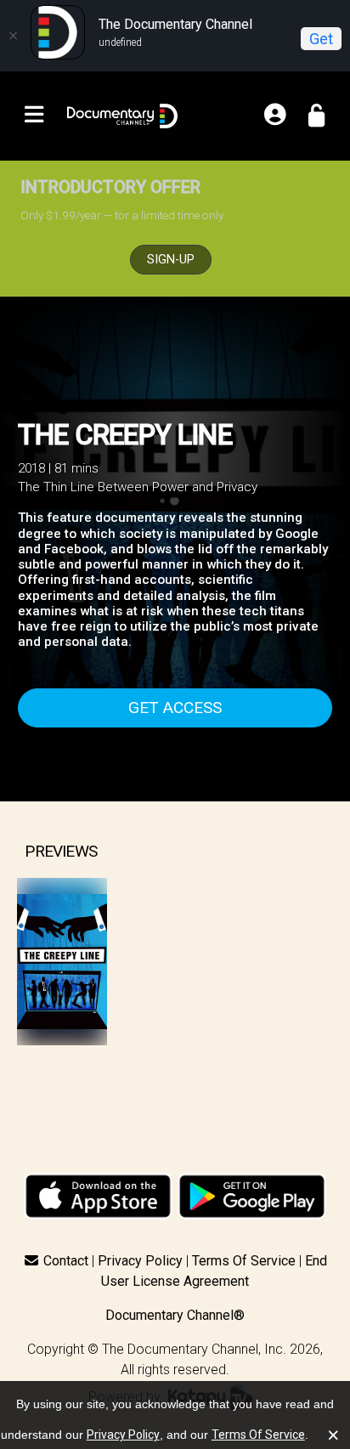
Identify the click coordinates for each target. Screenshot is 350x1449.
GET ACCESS (175, 707)
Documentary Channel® (175, 1315)
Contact (65, 1261)
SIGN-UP (171, 259)
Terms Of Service (244, 1261)
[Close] (13, 36)
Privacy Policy (140, 1261)
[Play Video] (62, 961)
